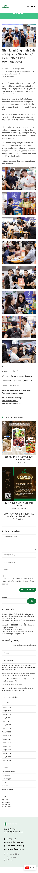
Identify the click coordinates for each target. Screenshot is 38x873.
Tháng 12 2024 (7, 725)
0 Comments (9, 77)
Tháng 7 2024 (6, 742)
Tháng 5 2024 (6, 750)
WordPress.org (7, 806)
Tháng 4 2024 (6, 753)
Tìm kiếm (5, 597)
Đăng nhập (5, 800)
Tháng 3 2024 (6, 757)
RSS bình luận (6, 804)
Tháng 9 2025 (6, 707)
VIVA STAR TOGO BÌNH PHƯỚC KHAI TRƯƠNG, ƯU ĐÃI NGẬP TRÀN (19, 515)
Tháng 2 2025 (6, 721)
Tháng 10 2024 (7, 732)
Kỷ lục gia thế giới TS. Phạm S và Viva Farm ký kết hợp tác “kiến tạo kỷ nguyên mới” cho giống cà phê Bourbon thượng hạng (18, 616)
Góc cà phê (26, 72)
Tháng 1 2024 (6, 760)
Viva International (13, 74)
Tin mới (4, 782)
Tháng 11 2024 (6, 728)
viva (6, 69)
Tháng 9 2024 (6, 735)
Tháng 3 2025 (6, 718)
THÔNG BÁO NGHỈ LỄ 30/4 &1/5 (12, 629)
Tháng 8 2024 (6, 739)
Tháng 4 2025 (6, 714)
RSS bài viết (6, 802)
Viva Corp (5, 786)
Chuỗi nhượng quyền (12, 72)
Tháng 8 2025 (6, 710)
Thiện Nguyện (6, 779)
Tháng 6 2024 (6, 746)
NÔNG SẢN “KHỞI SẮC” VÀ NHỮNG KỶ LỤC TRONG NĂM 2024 (19, 458)
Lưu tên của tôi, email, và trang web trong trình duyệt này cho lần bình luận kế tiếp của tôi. (19, 581)
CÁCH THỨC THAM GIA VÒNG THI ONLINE (19, 504)
